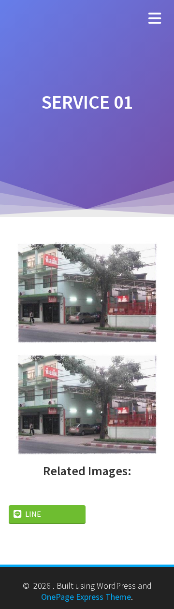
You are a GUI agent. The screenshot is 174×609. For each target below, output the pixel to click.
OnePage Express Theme (86, 596)
